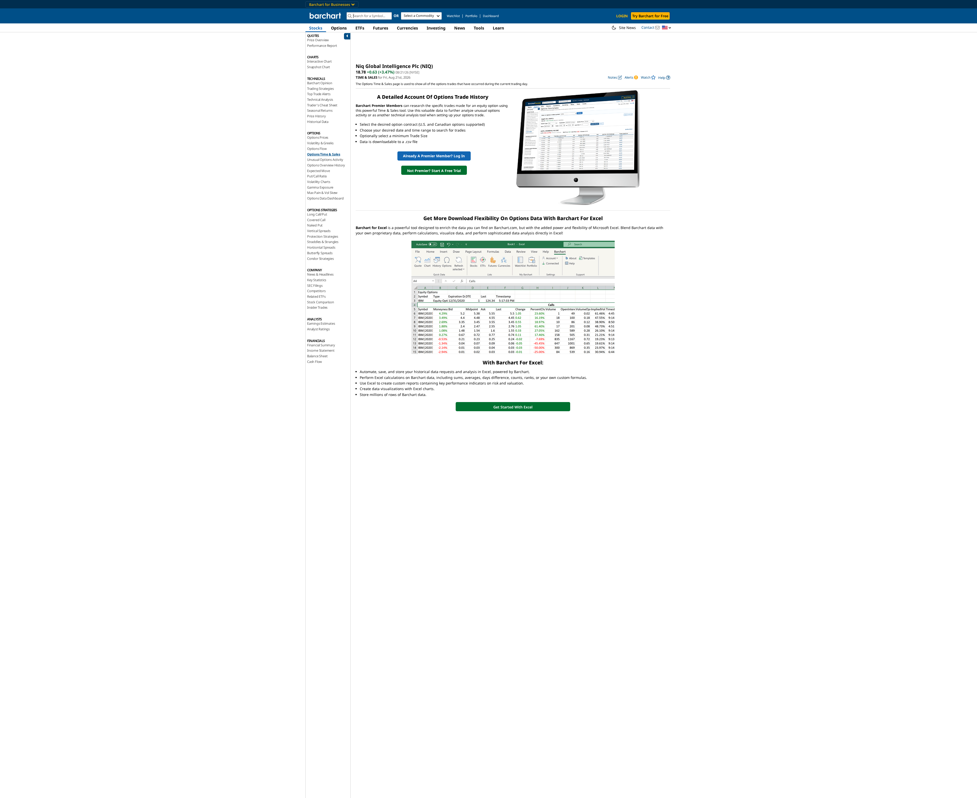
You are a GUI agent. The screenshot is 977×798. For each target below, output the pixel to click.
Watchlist (453, 16)
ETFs (359, 28)
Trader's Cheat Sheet (322, 105)
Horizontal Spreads (321, 247)
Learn (498, 28)
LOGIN (622, 15)
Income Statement (321, 350)
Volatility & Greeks (320, 143)
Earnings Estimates (321, 323)
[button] (667, 28)
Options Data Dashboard (325, 198)
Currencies (407, 28)
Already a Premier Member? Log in (434, 155)
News (459, 28)
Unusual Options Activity (325, 159)
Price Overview (318, 40)
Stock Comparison (320, 302)
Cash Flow (314, 361)
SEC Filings (315, 285)
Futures (380, 28)
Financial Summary (321, 345)
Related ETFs (316, 296)
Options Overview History (326, 165)
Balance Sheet (317, 356)
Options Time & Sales (323, 154)
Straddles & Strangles (322, 241)
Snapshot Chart (318, 67)
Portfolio (471, 16)
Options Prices (317, 137)
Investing (436, 28)
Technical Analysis (320, 99)
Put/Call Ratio (317, 176)
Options (339, 28)
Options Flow (317, 148)
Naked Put (315, 225)
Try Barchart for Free (650, 15)
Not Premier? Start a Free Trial (434, 170)
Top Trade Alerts (319, 94)
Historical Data (317, 121)
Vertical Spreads (319, 231)
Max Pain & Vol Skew (322, 192)
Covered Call (316, 220)
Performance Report (322, 45)
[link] (664, 77)
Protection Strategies (322, 236)
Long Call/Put (317, 214)
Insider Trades (317, 307)
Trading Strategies (320, 88)
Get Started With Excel (513, 407)
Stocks (315, 28)
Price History (316, 116)
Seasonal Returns (320, 110)
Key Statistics (316, 280)
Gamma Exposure (320, 187)
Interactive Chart (319, 61)
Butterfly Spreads (320, 253)
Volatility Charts (318, 181)
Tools (479, 28)
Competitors (316, 291)
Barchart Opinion (319, 83)
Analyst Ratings (318, 329)
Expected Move (318, 170)
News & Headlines (320, 274)
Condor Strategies (320, 258)
